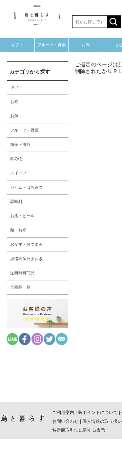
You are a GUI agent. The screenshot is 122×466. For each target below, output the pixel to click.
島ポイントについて (98, 412)
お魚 (14, 116)
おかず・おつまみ (26, 244)
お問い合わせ (65, 421)
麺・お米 (18, 230)
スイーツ (18, 173)
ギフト (17, 44)
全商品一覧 (20, 287)
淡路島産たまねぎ (26, 258)
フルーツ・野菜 (51, 44)
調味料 (16, 201)
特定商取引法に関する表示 (78, 430)
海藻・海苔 (20, 144)
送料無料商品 (22, 273)
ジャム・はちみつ (26, 187)
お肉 (86, 44)
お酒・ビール (22, 215)
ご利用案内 (63, 412)
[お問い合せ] (62, 343)
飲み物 (16, 158)
